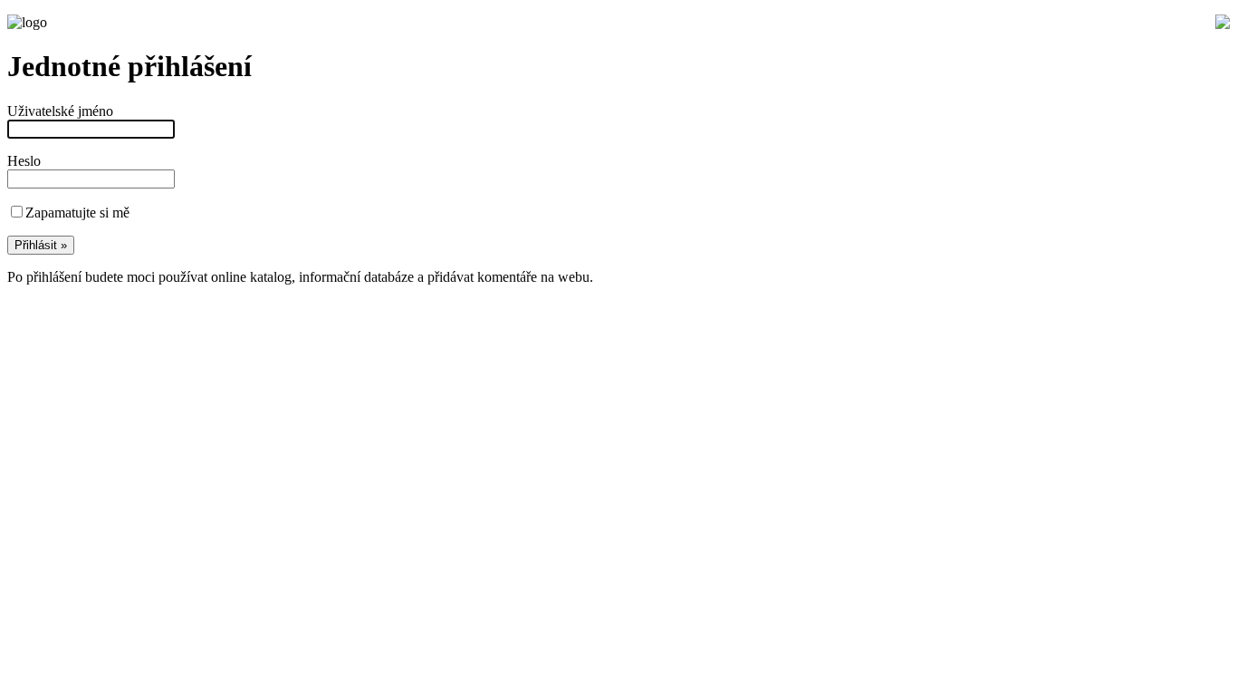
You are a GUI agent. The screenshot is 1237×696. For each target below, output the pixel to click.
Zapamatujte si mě (77, 212)
